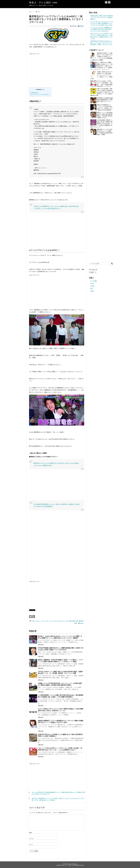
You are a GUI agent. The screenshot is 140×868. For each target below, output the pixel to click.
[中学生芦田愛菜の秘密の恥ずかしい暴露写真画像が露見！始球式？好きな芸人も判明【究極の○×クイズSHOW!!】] (33, 652)
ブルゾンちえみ (57, 621)
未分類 (81, 26)
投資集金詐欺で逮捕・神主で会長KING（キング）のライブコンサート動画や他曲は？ (101, 17)
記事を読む (41, 644)
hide (43, 89)
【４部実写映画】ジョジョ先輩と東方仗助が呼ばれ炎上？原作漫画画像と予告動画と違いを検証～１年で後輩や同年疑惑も (60, 696)
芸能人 (92, 291)
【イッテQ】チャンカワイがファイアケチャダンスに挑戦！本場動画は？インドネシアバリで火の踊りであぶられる (101, 23)
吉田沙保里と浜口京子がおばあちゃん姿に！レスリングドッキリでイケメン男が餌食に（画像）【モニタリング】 (101, 42)
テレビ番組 (93, 281)
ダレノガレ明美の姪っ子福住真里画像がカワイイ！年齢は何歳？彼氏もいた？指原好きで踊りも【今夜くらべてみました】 (58, 793)
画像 (73, 621)
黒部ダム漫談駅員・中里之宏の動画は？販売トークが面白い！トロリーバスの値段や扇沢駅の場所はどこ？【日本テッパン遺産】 (60, 660)
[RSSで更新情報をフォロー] (109, 3)
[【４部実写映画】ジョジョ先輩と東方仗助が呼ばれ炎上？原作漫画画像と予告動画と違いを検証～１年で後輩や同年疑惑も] (33, 699)
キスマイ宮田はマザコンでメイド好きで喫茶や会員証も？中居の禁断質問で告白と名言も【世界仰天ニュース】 (60, 709)
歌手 (91, 288)
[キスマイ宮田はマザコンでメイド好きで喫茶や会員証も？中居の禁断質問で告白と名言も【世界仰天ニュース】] (33, 713)
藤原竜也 (81, 621)
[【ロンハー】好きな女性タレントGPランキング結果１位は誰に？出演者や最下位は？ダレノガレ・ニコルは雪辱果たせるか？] (33, 752)
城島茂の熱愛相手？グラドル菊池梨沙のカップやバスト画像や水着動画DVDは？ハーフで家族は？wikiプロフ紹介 (60, 721)
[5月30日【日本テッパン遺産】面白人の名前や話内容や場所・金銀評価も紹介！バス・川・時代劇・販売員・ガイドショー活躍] (33, 676)
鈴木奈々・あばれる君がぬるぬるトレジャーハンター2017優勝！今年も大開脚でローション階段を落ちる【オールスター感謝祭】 (60, 637)
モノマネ (65, 621)
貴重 (75, 623)
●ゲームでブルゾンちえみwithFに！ (40, 94)
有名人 (92, 283)
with (33, 621)
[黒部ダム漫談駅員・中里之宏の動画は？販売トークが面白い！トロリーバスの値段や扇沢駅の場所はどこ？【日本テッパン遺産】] (33, 664)
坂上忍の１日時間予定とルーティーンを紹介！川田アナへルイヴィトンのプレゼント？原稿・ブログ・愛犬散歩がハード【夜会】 (58, 799)
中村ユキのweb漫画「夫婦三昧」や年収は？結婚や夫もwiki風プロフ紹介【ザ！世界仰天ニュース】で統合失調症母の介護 (101, 92)
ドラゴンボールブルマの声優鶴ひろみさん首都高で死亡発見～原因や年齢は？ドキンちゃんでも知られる (101, 29)
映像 (70, 621)
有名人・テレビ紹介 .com (43, 2)
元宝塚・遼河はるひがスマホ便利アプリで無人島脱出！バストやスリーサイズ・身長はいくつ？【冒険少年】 (101, 75)
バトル (51, 621)
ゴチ (47, 621)
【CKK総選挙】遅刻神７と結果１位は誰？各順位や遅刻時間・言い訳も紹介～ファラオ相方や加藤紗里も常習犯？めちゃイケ (101, 123)
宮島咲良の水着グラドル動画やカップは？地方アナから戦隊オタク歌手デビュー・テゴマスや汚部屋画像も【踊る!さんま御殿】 (101, 56)
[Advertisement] (42, 70)
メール (31, 838)
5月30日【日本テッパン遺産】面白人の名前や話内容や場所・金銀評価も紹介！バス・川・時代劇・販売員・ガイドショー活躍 (60, 672)
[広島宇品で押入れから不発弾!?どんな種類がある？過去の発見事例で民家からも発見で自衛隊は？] (33, 739)
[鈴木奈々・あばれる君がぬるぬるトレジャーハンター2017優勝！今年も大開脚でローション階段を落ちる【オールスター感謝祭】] (33, 640)
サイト (31, 844)
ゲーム (43, 621)
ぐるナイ (37, 621)
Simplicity (74, 864)
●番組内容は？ (34, 92)
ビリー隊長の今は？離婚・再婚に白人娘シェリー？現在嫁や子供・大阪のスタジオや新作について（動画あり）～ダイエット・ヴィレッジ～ (101, 66)
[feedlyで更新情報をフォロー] (106, 3)
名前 (30, 832)
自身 (76, 621)
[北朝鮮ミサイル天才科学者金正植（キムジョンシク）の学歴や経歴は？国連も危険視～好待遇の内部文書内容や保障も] (33, 688)
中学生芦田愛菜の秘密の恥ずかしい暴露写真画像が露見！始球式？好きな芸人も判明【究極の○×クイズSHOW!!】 (60, 649)
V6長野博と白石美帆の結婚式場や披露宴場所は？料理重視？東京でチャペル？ (105, 99)
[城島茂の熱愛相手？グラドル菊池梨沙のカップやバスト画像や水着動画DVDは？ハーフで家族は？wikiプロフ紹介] (33, 725)
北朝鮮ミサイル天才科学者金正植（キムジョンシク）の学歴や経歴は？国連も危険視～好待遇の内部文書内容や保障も (60, 684)
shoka (81, 623)
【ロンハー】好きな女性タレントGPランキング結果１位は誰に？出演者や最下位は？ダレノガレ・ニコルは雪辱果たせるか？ (60, 749)
